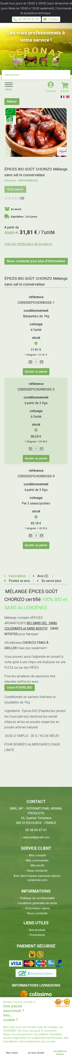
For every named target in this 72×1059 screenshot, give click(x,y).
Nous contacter (37, 870)
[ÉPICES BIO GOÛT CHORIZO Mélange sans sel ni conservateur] (35, 132)
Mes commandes (37, 860)
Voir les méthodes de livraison (28, 244)
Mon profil (37, 865)
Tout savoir (15, 189)
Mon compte (37, 855)
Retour (12, 101)
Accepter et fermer (60, 1052)
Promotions (37, 935)
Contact (53, 19)
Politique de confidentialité (37, 898)
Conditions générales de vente (37, 903)
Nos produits (37, 930)
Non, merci (12, 1052)
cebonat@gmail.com (36, 837)
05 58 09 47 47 (28, 19)
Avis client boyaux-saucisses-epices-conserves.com (37, 878)
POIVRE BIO (24, 687)
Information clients (37, 908)
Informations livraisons (36, 985)
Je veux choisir (36, 1052)
